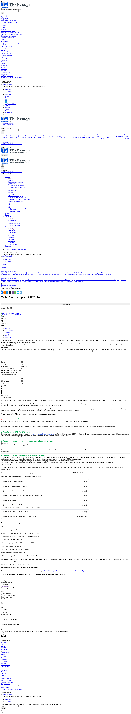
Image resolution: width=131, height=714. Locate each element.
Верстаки (84, 273)
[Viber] (13, 292)
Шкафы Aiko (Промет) (8, 287)
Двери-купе (19, 273)
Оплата (7, 335)
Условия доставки (6, 680)
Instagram (8, 91)
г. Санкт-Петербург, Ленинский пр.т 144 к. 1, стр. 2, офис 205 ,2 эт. (64, 571)
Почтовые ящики (106, 274)
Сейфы (78, 273)
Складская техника (61, 273)
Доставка (8, 337)
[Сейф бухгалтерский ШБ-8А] (11, 313)
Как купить (12, 220)
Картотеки (69, 274)
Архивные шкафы (59, 280)
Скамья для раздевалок (42, 274)
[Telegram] (21, 292)
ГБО (64, 274)
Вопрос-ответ (5, 684)
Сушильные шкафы (56, 274)
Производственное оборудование (24, 274)
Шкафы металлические (30, 273)
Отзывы (7, 332)
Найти (3, 708)
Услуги (3, 646)
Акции (3, 644)
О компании (5, 653)
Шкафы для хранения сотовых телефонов (69, 281)
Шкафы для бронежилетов (47, 281)
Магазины (4, 670)
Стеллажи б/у (71, 273)
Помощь (3, 675)
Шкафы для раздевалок (8, 280)
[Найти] (2, 13)
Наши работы (5, 665)
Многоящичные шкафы (18, 281)
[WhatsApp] (15, 292)
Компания (11, 230)
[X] (10, 292)
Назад (12, 178)
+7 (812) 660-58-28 (7, 76)
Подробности (5, 586)
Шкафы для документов (73, 280)
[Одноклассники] (4, 292)
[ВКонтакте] (2, 292)
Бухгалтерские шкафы (88, 280)
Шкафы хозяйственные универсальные (40, 280)
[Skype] (18, 292)
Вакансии (4, 658)
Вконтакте (8, 89)
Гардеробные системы (8, 273)
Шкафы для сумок (22, 280)
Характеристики (10, 330)
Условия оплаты (6, 678)
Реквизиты (4, 672)
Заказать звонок (65, 304)
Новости (3, 654)
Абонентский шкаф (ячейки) (105, 280)
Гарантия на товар (7, 682)
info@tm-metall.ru (7, 84)
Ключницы (97, 274)
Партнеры (4, 661)
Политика (4, 673)
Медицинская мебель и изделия (83, 274)
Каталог (11, 180)
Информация (5, 666)
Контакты (4, 659)
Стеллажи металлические (46, 273)
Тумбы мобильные (32, 281)
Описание (8, 328)
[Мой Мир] (7, 292)
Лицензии (4, 663)
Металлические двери (94, 273)
